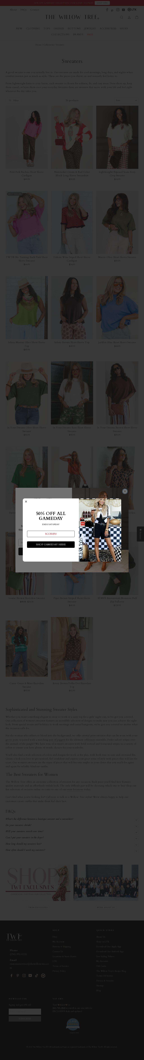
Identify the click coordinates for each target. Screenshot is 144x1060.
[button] (51, 534)
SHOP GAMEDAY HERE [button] (51, 544)
